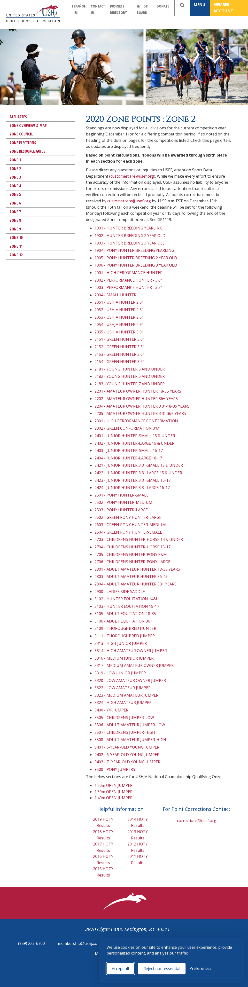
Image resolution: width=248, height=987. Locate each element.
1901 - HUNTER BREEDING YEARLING (128, 228)
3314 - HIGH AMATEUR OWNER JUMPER (130, 650)
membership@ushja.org (79, 943)
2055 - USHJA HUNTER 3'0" (118, 332)
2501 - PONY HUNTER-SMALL (121, 495)
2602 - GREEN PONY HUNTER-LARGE (127, 517)
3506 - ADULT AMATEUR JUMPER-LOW (129, 724)
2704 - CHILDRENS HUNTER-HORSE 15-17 (132, 547)
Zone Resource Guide (27, 151)
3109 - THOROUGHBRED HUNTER (125, 628)
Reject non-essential (161, 968)
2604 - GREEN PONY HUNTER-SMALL (128, 532)
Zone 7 (15, 211)
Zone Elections (23, 142)
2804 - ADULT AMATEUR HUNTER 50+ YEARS (135, 584)
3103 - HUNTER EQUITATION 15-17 (126, 606)
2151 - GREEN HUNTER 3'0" (119, 339)
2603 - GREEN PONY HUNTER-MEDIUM (130, 524)
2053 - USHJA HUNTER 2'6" (118, 317)
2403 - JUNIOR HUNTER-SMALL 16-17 (128, 450)
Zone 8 (15, 220)
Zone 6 (15, 203)
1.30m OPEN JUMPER (113, 791)
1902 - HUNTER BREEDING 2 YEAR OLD (129, 235)
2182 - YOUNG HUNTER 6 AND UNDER (129, 376)
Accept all (120, 968)
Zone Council (21, 134)
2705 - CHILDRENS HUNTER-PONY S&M (130, 554)
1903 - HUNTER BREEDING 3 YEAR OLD (129, 243)
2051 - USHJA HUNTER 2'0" (118, 302)
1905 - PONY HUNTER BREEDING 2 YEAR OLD (135, 258)
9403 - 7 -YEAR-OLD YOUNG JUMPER (127, 762)
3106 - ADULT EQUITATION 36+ (123, 621)
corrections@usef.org (196, 820)
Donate (163, 6)
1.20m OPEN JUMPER (113, 785)
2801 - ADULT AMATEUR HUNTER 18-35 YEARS (137, 569)
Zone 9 (15, 229)
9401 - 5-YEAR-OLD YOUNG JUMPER (126, 747)
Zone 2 (15, 168)
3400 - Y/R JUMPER (111, 710)
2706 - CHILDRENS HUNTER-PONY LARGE (132, 561)
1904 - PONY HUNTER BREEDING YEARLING (134, 250)
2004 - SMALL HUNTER (115, 295)
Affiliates (18, 116)
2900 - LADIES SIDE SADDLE (119, 591)
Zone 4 (15, 186)
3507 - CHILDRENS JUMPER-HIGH (124, 732)
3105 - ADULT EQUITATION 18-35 (125, 613)
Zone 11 (16, 246)
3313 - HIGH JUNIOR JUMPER (120, 643)
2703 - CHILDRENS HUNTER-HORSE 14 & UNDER (138, 539)
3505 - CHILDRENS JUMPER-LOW (124, 717)
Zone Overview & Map (28, 125)
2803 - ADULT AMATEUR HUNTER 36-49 (131, 576)
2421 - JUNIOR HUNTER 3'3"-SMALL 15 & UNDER (138, 465)
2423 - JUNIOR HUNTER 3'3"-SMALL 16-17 (132, 480)
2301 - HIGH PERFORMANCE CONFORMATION (136, 421)
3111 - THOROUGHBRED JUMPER (124, 636)
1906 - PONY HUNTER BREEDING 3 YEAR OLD (135, 265)
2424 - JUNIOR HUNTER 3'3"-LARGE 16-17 (132, 487)
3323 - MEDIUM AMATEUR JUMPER (126, 695)
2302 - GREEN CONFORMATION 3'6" (127, 428)
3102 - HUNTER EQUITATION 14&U (126, 598)
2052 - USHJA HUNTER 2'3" (118, 309)
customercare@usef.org (132, 176)
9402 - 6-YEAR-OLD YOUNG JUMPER (126, 754)
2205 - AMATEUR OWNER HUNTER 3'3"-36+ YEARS (140, 413)
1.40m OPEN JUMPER (113, 797)
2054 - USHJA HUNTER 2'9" (118, 324)
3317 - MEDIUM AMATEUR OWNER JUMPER (134, 665)
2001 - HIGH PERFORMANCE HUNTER (128, 272)
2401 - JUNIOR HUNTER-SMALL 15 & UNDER (134, 435)
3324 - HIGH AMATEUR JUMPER (123, 702)
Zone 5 (15, 194)
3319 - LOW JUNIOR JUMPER (120, 673)
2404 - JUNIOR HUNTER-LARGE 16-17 (128, 458)
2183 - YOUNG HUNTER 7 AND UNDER (129, 384)
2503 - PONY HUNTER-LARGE (121, 510)
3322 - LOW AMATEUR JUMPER (122, 687)
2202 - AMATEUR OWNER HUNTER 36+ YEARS (136, 398)
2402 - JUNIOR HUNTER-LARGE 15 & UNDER (134, 443)
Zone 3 (15, 177)
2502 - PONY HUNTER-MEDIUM (123, 502)
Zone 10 (16, 237)
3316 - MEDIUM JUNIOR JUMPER (124, 658)
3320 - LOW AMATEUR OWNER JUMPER (130, 680)
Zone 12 (16, 255)
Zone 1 (15, 160)
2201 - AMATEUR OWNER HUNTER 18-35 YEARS (137, 391)
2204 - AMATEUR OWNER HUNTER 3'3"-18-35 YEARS (141, 406)
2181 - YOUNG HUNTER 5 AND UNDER (129, 369)
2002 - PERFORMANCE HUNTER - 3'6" (128, 280)
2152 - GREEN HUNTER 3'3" (119, 346)
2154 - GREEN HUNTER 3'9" (119, 361)
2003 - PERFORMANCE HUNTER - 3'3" (128, 287)
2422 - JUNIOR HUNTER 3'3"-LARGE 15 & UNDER (138, 472)
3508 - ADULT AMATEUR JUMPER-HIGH (130, 739)
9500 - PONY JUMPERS (114, 769)
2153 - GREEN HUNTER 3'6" (119, 354)
